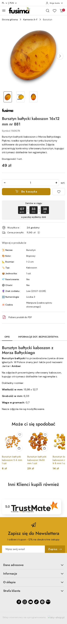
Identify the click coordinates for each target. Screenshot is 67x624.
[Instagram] (24, 602)
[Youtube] (30, 602)
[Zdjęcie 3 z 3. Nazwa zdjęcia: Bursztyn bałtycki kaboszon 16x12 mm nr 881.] (33, 96)
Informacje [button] (10, 573)
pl (3, 3)
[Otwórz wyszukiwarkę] (47, 10)
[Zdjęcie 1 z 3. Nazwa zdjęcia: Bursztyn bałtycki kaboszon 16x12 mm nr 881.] (7, 96)
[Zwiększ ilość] (56, 183)
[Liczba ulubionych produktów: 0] (54, 10)
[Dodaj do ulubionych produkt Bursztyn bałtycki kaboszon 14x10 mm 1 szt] (45, 434)
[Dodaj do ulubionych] (58, 191)
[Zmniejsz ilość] (4, 183)
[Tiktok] (36, 602)
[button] (60, 56)
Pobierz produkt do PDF (20, 317)
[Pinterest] (42, 602)
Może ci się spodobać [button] (33, 424)
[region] (33, 210)
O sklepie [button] (9, 582)
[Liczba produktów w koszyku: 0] (61, 10)
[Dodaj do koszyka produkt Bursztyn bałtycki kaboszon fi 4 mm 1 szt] (19, 448)
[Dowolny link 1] (48, 602)
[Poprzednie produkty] (8, 440)
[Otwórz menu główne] (4, 10)
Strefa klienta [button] (11, 591)
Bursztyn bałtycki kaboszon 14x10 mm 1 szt (37, 460)
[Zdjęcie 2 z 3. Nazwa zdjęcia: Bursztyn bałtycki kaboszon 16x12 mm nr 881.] (20, 96)
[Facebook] (19, 602)
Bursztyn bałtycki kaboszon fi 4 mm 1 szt (12, 460)
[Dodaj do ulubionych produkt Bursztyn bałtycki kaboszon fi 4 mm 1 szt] (19, 434)
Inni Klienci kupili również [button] (33, 484)
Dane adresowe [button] (13, 565)
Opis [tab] (7, 336)
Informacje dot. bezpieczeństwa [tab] (38, 336)
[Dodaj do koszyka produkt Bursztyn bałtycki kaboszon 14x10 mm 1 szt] (44, 448)
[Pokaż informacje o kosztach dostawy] (38, 232)
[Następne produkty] (59, 440)
